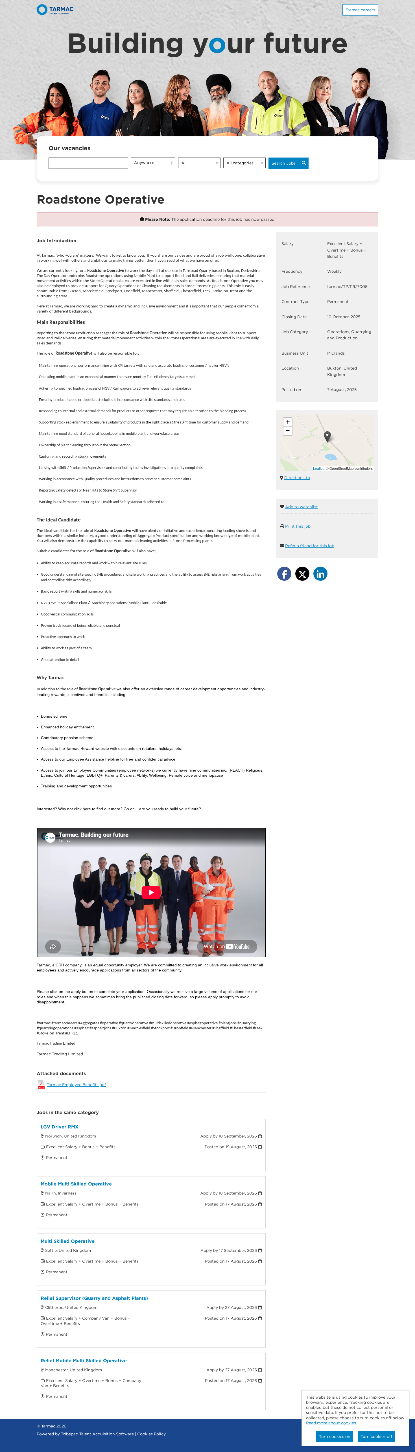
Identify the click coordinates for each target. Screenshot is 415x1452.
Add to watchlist (301, 506)
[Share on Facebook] (284, 574)
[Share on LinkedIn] (320, 574)
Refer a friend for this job (309, 545)
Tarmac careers (360, 9)
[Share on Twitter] (302, 574)
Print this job (298, 526)
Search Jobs (284, 163)
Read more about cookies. (331, 1422)
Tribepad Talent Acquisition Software (97, 1433)
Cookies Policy (151, 1433)
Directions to (297, 477)
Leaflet (318, 468)
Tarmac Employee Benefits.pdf (76, 1084)
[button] (327, 437)
